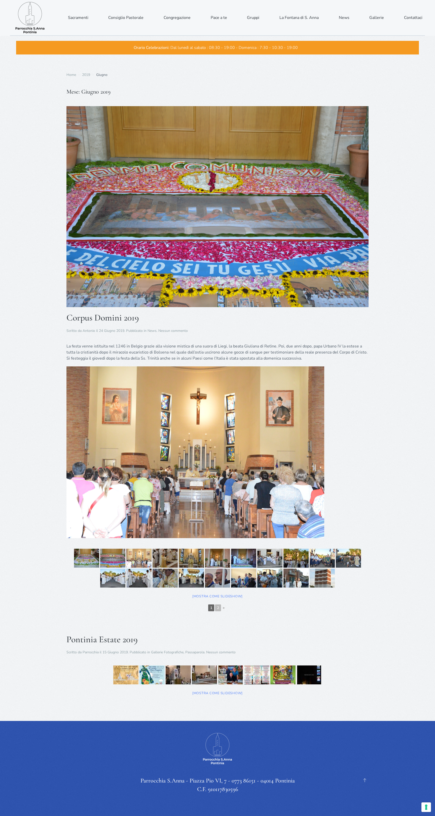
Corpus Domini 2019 (102, 317)
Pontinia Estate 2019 (102, 639)
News (152, 330)
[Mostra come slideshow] (217, 596)
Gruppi (253, 17)
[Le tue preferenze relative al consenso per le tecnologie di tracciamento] (426, 807)
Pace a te (219, 17)
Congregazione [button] (177, 17)
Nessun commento (173, 330)
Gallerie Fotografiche (167, 652)
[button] (365, 780)
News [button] (344, 17)
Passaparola (194, 652)
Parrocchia (91, 652)
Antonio (89, 330)
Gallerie (376, 17)
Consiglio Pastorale (125, 17)
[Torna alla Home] (30, 17)
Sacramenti (78, 17)
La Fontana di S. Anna (299, 17)
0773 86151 (244, 780)
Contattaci (413, 17)
